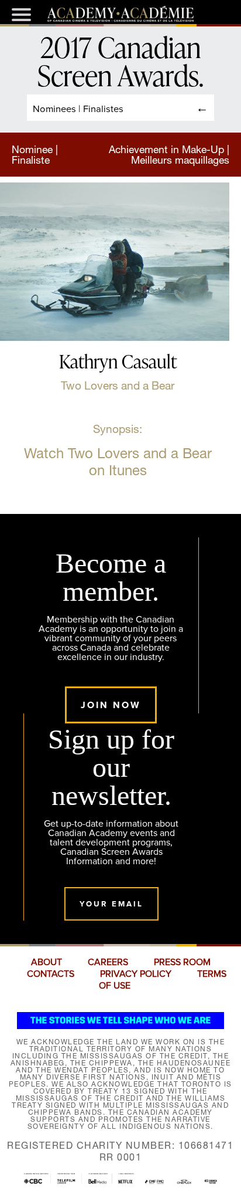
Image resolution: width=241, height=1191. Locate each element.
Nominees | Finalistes (78, 108)
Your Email (111, 903)
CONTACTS (50, 974)
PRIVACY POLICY (135, 974)
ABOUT (46, 962)
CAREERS (108, 962)
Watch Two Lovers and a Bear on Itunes (118, 462)
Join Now (111, 705)
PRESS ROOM (182, 962)
